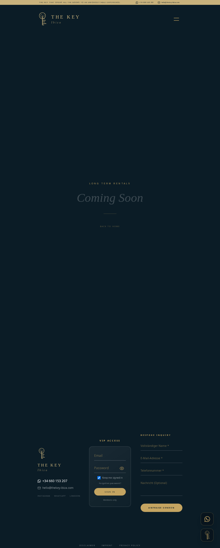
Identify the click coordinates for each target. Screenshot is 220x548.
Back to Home (110, 226)
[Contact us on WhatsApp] (207, 518)
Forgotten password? (110, 483)
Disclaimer (87, 545)
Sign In (110, 491)
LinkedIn (75, 496)
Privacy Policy (130, 545)
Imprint (107, 545)
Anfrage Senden (161, 507)
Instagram (44, 496)
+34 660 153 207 (146, 2)
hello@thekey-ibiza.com (170, 2)
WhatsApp (60, 496)
